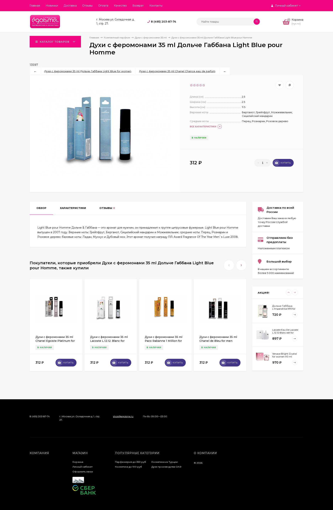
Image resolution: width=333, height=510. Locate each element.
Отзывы (87, 5)
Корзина (77, 461)
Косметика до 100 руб (128, 466)
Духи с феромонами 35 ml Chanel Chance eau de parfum (177, 71)
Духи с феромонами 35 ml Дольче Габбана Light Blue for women (87, 71)
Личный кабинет (82, 466)
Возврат (138, 5)
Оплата (103, 5)
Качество (120, 5)
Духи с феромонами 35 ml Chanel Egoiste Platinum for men (55, 340)
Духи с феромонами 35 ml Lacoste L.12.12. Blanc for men (109, 340)
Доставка (70, 5)
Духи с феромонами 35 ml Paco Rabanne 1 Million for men (163, 340)
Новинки (52, 5)
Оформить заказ (82, 471)
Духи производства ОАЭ (166, 466)
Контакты (155, 5)
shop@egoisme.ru (123, 416)
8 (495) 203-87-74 (163, 21)
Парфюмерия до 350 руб (130, 461)
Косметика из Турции (164, 461)
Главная (34, 5)
